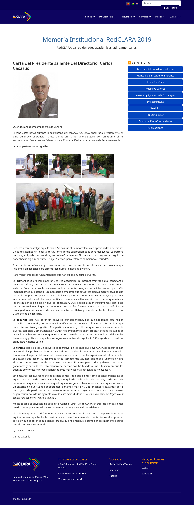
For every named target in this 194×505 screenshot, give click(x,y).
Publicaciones (155, 128)
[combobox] (161, 3)
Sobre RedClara (155, 82)
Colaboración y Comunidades (155, 121)
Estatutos (114, 470)
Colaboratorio (171, 8)
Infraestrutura (155, 101)
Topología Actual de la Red (71, 479)
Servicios (155, 108)
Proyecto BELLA (155, 114)
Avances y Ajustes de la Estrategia (155, 95)
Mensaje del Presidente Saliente (155, 69)
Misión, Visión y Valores (120, 464)
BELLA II (145, 467)
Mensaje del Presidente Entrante (155, 75)
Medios (158, 17)
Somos (88, 17)
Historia (113, 475)
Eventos (173, 17)
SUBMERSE (147, 473)
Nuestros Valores (155, 88)
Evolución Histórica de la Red (72, 473)
